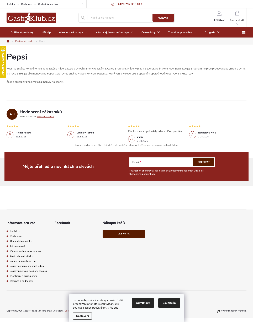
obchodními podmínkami (142, 174)
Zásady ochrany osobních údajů (27, 266)
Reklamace (26, 4)
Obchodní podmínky (48, 4)
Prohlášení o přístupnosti (23, 276)
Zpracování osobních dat (23, 261)
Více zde (113, 308)
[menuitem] (22, 32)
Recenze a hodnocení (21, 281)
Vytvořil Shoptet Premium (233, 310)
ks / (124, 233)
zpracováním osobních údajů (184, 170)
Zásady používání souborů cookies (28, 271)
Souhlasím (169, 303)
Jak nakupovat (17, 246)
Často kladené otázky (21, 256)
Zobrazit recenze (45, 116)
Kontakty (11, 4)
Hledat (163, 18)
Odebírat (203, 162)
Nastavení (82, 316)
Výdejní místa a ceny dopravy (25, 251)
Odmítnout (143, 303)
